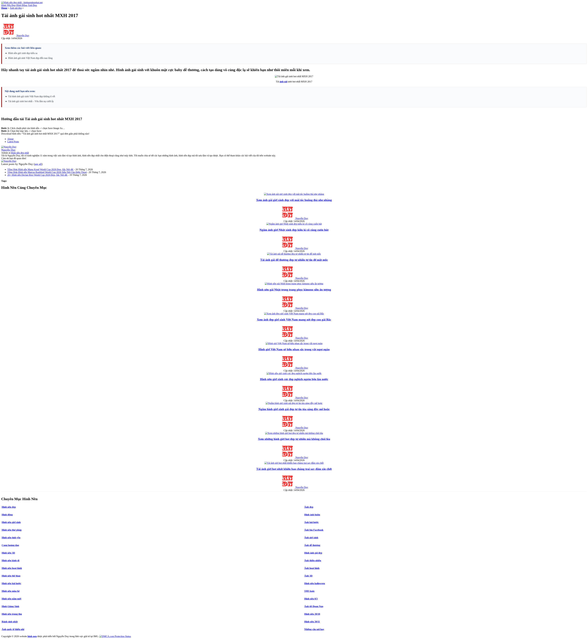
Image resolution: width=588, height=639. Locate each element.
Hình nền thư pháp (12, 530)
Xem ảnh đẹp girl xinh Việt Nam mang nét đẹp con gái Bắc (294, 319)
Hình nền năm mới (11, 598)
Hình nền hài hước (11, 583)
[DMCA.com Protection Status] (115, 636)
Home (4, 8)
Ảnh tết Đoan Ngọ (313, 606)
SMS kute (309, 591)
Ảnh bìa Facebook (313, 530)
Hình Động (21, 5)
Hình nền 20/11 (312, 621)
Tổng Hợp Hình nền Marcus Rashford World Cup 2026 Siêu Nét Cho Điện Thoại (47, 172)
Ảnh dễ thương (312, 545)
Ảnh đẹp (308, 507)
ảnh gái (283, 81)
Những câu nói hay (314, 629)
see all (38, 164)
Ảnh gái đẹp (16, 8)
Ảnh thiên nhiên (312, 560)
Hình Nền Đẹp (8, 5)
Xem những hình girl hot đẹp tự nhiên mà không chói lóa (294, 439)
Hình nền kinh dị (10, 560)
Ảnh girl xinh (311, 537)
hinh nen (32, 636)
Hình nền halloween (314, 583)
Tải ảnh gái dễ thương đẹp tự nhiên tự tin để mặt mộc (294, 259)
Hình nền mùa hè (11, 591)
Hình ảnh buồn (312, 514)
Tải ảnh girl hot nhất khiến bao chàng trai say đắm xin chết (294, 469)
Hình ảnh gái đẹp (313, 553)
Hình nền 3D (8, 553)
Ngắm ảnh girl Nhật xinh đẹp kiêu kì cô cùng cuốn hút (294, 229)
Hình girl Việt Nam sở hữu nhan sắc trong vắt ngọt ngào (294, 349)
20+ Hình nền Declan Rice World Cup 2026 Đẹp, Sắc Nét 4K (37, 175)
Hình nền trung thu (12, 614)
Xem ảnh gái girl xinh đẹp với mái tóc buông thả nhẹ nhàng (294, 200)
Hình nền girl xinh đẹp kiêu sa (22, 53)
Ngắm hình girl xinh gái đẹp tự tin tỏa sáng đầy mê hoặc (294, 409)
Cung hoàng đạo (10, 545)
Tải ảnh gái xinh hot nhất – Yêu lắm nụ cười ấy (31, 101)
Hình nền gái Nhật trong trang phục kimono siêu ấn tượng (294, 289)
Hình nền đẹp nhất (20, 152)
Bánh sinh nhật (10, 621)
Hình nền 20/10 (312, 614)
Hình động (7, 514)
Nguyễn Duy (23, 35)
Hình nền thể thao (11, 575)
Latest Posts (13, 141)
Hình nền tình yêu (11, 537)
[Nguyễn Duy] (8, 147)
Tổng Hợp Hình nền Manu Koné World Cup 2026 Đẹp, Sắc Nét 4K (40, 169)
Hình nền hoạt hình (12, 568)
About (10, 139)
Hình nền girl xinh (11, 522)
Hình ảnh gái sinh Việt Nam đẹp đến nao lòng (30, 58)
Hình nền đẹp (9, 507)
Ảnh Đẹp (32, 5)
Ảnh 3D (308, 575)
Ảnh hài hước (311, 522)
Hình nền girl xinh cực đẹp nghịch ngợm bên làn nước (294, 379)
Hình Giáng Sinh (10, 606)
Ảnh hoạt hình (311, 568)
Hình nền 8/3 (311, 598)
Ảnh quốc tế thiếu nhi (13, 629)
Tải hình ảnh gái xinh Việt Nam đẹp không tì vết (31, 96)
